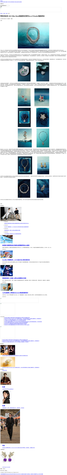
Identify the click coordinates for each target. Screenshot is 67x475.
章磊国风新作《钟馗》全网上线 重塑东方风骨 (12, 230)
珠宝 (10, 1)
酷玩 (13, 1)
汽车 (8, 1)
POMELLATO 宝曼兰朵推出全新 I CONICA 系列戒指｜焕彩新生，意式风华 (17, 319)
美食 (19, 1)
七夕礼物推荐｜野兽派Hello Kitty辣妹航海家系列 (12, 233)
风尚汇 (1, 0)
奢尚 (4, 1)
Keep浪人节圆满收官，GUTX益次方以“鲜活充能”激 (16, 259)
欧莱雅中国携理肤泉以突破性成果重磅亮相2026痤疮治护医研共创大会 (16, 223)
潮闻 (21, 1)
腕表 (6, 1)
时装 (3, 1)
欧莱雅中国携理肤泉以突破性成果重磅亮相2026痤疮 (15, 245)
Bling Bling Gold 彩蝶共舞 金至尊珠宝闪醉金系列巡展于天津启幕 (15, 323)
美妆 (15, 1)
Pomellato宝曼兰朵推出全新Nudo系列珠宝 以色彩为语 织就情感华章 (16, 322)
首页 (1, 1)
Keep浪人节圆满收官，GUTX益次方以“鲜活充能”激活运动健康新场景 (16, 226)
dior (3, 370)
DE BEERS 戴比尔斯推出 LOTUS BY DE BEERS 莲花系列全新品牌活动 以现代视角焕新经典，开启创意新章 (23, 321)
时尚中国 (5, 370)
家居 (12, 1)
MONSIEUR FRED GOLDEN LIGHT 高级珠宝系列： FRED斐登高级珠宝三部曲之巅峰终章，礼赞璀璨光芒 (22, 318)
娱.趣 (17, 1)
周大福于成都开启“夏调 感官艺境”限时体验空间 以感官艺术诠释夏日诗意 (17, 317)
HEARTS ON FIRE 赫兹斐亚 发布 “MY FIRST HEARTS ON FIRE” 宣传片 (16, 324)
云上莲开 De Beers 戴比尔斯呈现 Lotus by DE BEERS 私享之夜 (15, 320)
